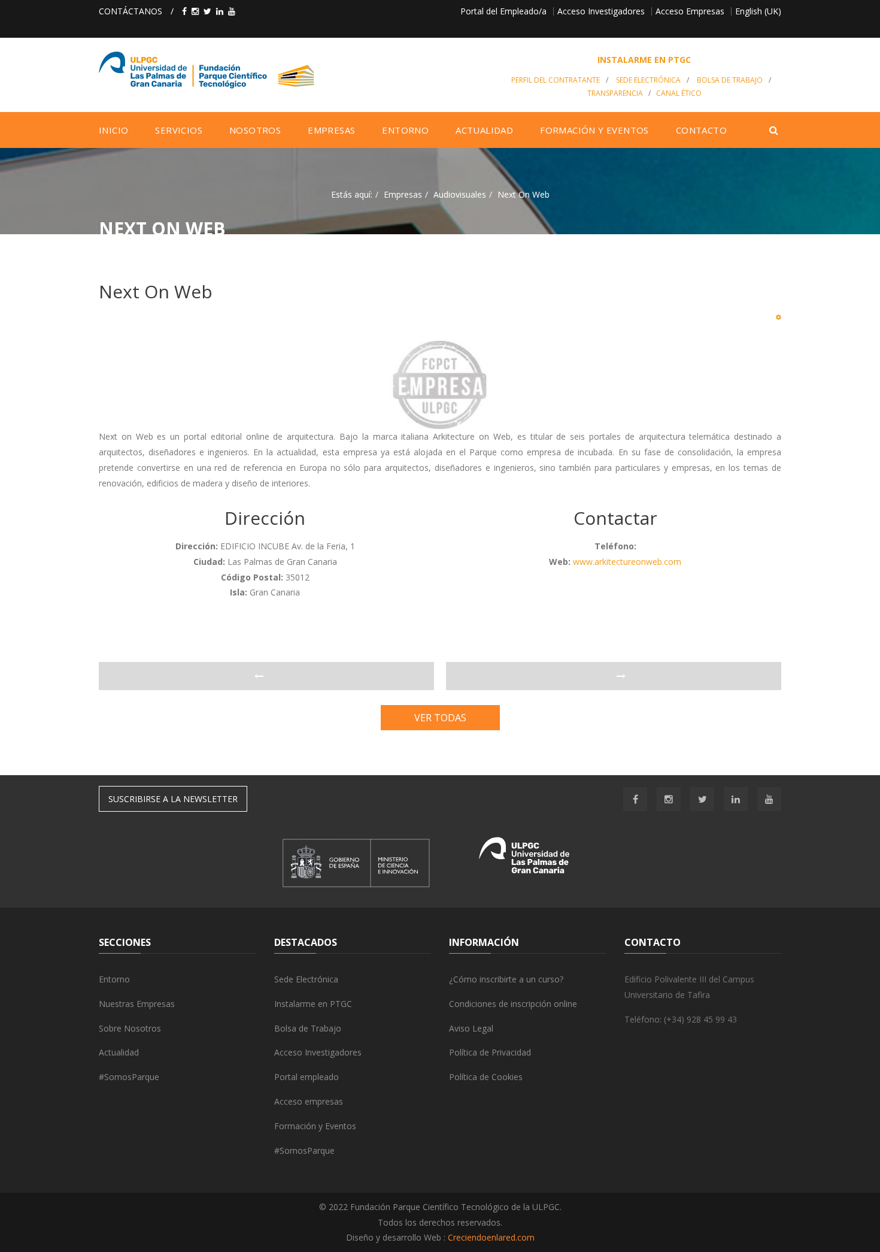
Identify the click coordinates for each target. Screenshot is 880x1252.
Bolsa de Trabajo (730, 80)
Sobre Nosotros (130, 1028)
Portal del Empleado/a (503, 11)
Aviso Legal (471, 1028)
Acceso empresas (308, 1101)
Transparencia (615, 93)
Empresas (403, 194)
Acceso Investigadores (601, 11)
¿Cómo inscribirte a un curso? (506, 979)
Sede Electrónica (648, 80)
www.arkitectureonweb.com (627, 561)
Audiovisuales (459, 194)
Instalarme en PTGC (313, 1003)
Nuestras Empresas (137, 1003)
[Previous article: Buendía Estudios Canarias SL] (266, 676)
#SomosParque (129, 1076)
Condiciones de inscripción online (513, 1003)
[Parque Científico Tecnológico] (294, 70)
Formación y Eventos (315, 1126)
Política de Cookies (486, 1076)
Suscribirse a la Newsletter (173, 799)
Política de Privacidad (490, 1052)
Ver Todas (440, 717)
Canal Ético (679, 93)
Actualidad (119, 1052)
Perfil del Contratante (555, 80)
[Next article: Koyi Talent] (613, 676)
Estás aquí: (351, 194)
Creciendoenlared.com (491, 1237)
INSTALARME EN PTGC (644, 59)
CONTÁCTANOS (130, 11)
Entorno (114, 979)
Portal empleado (306, 1076)
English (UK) (758, 11)
